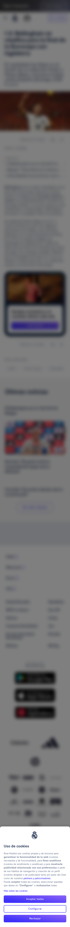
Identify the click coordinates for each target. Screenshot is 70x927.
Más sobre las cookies (15, 890)
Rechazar (35, 918)
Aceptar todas (35, 898)
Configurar (35, 908)
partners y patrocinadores (37, 878)
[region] (35, 876)
